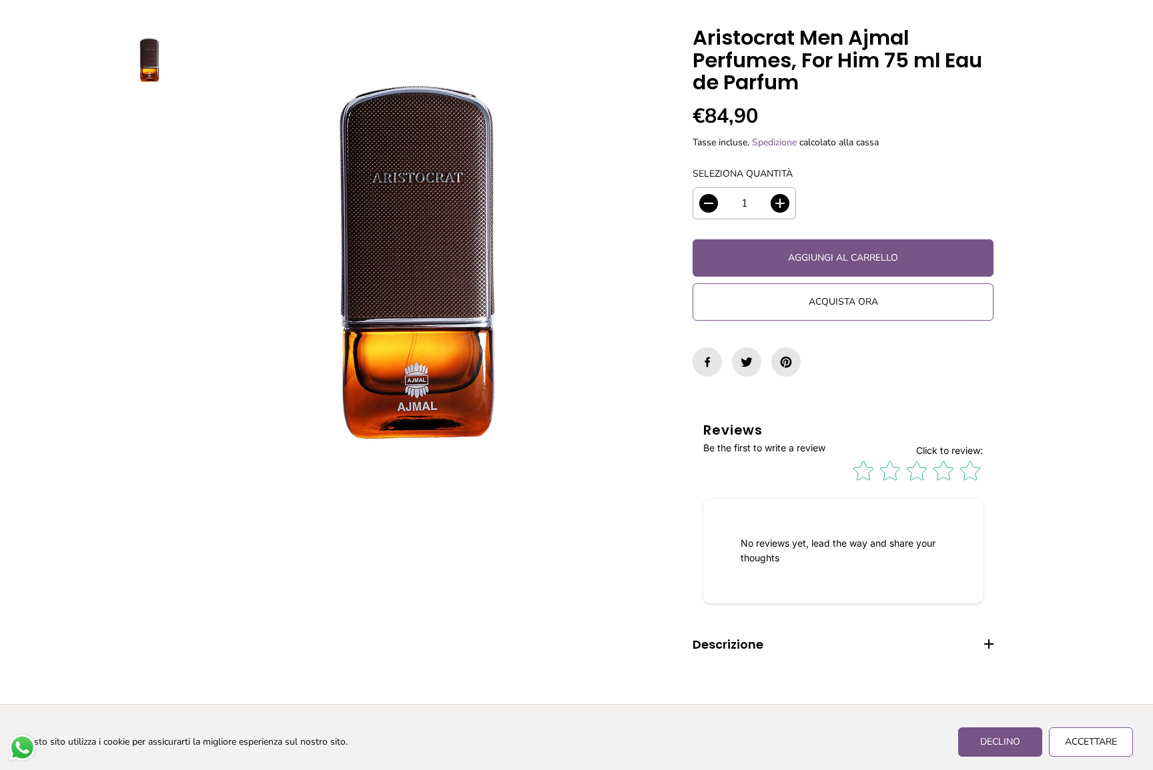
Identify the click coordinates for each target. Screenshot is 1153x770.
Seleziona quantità (743, 173)
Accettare (1091, 741)
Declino (1000, 741)
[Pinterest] (786, 362)
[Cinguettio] (746, 362)
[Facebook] (707, 362)
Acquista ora (843, 301)
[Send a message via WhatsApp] (22, 747)
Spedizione (774, 142)
